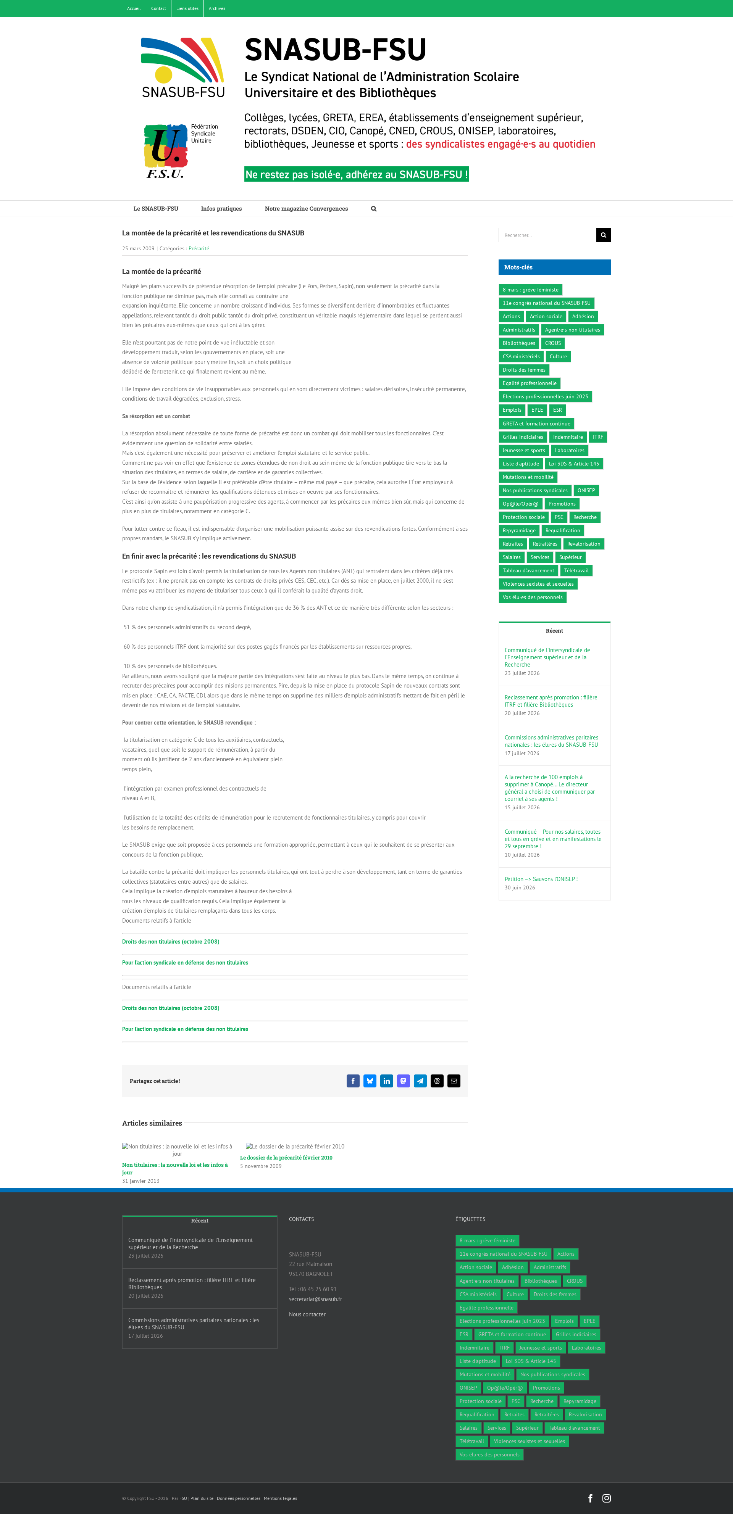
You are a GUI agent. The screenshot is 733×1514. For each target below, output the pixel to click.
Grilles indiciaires (523, 436)
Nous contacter (307, 1314)
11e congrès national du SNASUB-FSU (547, 303)
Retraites (513, 543)
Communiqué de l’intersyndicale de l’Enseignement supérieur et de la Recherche (547, 657)
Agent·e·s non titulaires (572, 329)
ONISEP (586, 490)
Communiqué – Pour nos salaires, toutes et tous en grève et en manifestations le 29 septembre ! (553, 839)
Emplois (512, 409)
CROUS (553, 343)
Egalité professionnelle (530, 383)
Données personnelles (238, 1498)
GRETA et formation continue (536, 423)
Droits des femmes (524, 369)
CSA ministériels (521, 356)
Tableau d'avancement (528, 570)
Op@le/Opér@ (521, 503)
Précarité (199, 248)
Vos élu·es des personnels (533, 597)
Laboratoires (569, 450)
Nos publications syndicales (535, 490)
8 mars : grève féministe (531, 289)
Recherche (585, 517)
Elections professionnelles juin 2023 (545, 396)
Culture (558, 356)
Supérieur (570, 557)
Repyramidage (519, 530)
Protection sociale (524, 517)
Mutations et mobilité (528, 477)
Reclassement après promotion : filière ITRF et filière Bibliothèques (551, 701)
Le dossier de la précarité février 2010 (286, 1157)
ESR (557, 409)
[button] (374, 208)
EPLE (537, 409)
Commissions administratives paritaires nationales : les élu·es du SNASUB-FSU (551, 741)
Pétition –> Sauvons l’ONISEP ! (541, 879)
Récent (554, 630)
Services (540, 557)
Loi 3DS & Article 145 (574, 463)
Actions (511, 316)
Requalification (563, 530)
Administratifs (519, 329)
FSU (183, 1498)
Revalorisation (584, 543)
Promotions (562, 503)
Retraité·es (545, 543)
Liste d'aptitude (521, 463)
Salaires (512, 557)
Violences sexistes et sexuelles (538, 583)
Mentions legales (280, 1498)
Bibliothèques (519, 343)
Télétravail (576, 570)
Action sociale (546, 316)
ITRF (598, 436)
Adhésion (583, 316)
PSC (559, 517)
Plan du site (202, 1498)
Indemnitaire (568, 436)
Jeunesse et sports (524, 450)
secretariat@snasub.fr (315, 1299)
